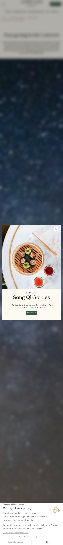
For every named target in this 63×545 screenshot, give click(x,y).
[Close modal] (56, 229)
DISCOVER (31, 312)
